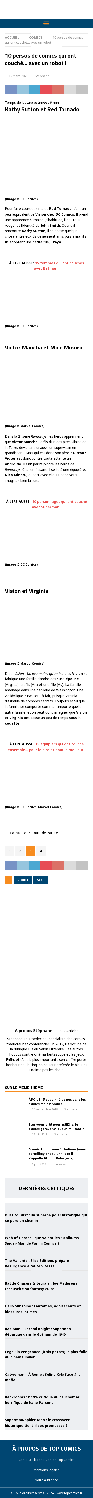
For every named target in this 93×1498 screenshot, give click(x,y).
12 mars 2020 (18, 76)
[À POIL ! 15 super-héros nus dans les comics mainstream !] (15, 1104)
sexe (40, 880)
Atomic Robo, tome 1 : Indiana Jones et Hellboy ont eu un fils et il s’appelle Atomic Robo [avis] (57, 1154)
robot (22, 880)
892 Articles (69, 1030)
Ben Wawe (60, 1164)
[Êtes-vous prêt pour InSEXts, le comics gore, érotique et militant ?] (15, 1129)
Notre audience (46, 1480)
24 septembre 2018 (45, 1109)
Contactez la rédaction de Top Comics (46, 1459)
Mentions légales (47, 1470)
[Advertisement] (46, 937)
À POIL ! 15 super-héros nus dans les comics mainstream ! (57, 1101)
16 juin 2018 (39, 1134)
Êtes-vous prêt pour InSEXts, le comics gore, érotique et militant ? (56, 1126)
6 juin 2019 (39, 1164)
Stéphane (42, 76)
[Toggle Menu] (46, 23)
